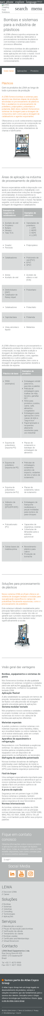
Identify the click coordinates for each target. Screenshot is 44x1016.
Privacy (36, 1010)
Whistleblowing (9, 1013)
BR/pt (34, 1)
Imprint (18, 1013)
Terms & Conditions (25, 1010)
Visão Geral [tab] (9, 71)
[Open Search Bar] (21, 8)
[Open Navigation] (36, 8)
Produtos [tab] (34, 71)
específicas (26, 685)
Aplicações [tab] (22, 71)
